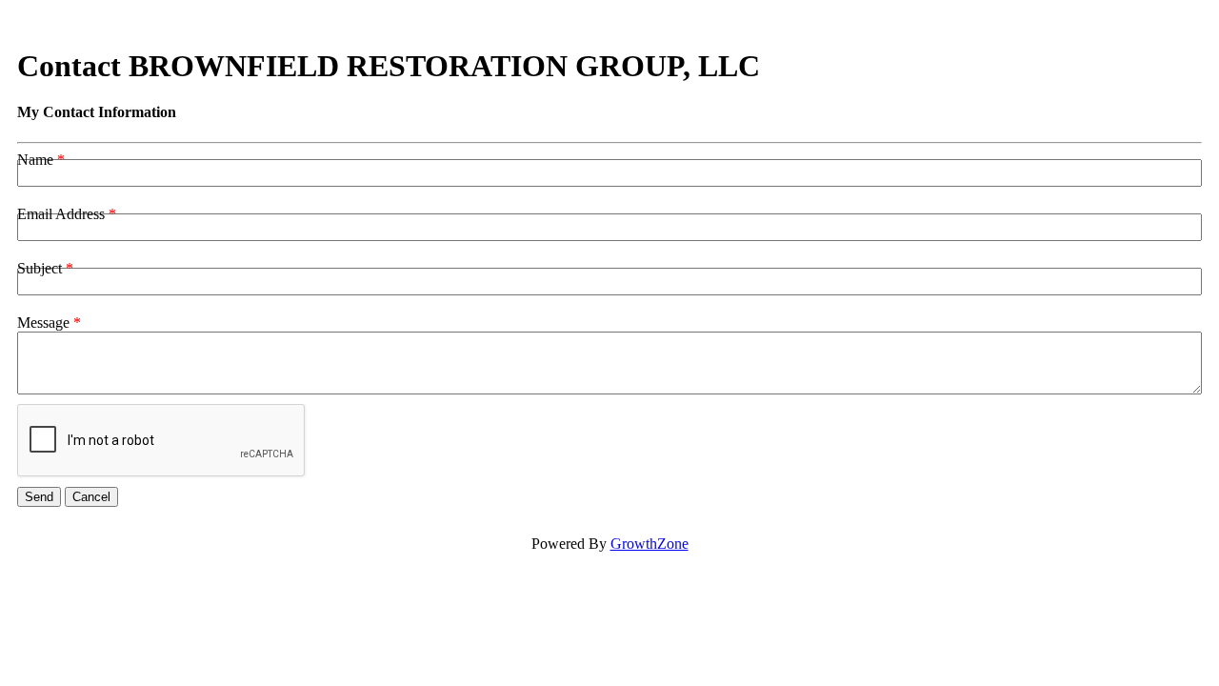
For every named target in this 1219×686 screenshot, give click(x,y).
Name (35, 159)
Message (43, 322)
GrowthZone (649, 543)
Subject (39, 268)
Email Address (61, 214)
